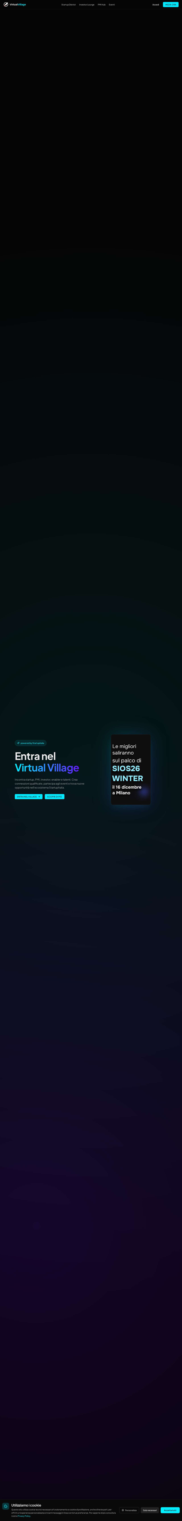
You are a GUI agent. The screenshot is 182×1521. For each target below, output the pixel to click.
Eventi (112, 4)
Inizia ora (170, 4)
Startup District (68, 4)
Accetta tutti (170, 1510)
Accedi (155, 4)
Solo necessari (150, 1510)
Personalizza (131, 1510)
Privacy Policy (24, 1516)
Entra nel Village (27, 796)
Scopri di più (54, 796)
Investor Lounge (86, 4)
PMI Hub (102, 4)
